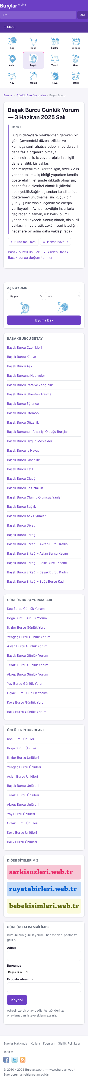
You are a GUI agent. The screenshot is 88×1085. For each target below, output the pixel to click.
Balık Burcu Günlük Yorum (26, 712)
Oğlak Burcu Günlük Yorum (27, 693)
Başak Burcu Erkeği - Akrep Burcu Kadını (38, 544)
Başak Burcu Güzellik (23, 422)
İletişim (8, 1052)
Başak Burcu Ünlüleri (23, 786)
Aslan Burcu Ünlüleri (22, 776)
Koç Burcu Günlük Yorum (26, 609)
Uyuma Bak (44, 320)
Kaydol (17, 1000)
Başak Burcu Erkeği (21, 535)
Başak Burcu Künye (21, 357)
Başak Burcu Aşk (19, 366)
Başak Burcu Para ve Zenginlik (30, 385)
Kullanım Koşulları (42, 1043)
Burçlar (13, 6)
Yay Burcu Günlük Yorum (25, 684)
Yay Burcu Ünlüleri (21, 814)
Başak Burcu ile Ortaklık (25, 488)
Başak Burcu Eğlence (23, 404)
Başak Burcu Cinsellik (23, 460)
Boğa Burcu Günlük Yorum (27, 618)
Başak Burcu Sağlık (21, 507)
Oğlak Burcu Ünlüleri (22, 823)
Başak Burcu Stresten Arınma (29, 394)
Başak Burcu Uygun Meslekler (29, 441)
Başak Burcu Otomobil (23, 413)
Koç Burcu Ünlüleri (21, 739)
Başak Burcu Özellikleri (24, 347)
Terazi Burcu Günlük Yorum (27, 665)
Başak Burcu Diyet (21, 525)
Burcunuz (14, 965)
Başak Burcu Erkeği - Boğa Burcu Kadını (37, 581)
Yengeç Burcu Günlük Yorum (28, 637)
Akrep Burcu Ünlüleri (23, 804)
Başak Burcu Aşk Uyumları (27, 516)
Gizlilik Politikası (69, 1043)
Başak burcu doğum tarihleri (30, 257)
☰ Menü (9, 27)
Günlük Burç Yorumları (31, 95)
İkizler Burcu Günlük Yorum (27, 627)
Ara (82, 15)
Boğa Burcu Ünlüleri (22, 748)
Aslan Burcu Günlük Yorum (27, 646)
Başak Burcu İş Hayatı (23, 450)
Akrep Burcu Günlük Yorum (27, 674)
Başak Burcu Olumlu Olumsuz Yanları (35, 497)
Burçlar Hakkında (15, 1043)
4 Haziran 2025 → (55, 242)
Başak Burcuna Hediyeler (26, 376)
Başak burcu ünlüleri (24, 252)
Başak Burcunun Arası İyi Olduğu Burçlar (37, 432)
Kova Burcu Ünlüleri (22, 832)
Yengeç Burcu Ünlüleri (24, 767)
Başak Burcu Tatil (20, 469)
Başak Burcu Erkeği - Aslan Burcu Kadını (37, 553)
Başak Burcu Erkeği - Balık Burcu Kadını (37, 563)
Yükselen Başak (55, 252)
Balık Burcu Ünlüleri (22, 842)
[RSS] (23, 1060)
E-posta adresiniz (20, 979)
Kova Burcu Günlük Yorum (26, 702)
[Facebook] (6, 1060)
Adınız (11, 948)
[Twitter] (15, 1060)
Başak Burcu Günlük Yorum (27, 655)
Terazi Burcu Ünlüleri (23, 795)
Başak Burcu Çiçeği (21, 478)
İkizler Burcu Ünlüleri (23, 758)
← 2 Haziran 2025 (23, 242)
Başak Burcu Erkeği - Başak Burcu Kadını (38, 572)
